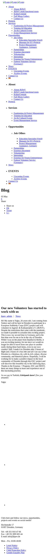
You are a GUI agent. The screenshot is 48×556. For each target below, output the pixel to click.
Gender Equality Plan (15, 552)
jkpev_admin (6, 316)
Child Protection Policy (16, 550)
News (18, 316)
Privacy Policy (12, 548)
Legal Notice (11, 545)
